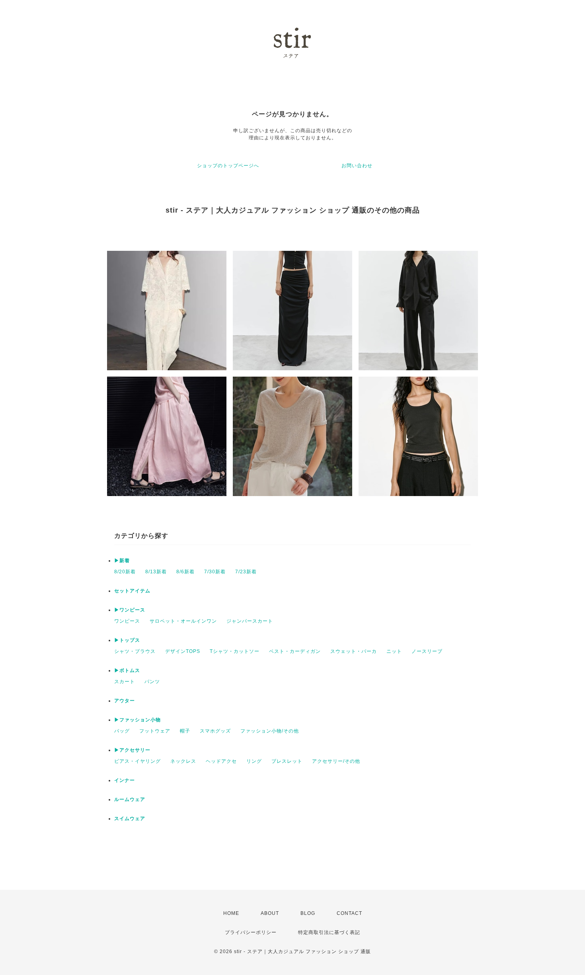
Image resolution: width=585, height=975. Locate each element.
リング (254, 761)
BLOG (307, 913)
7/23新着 (246, 571)
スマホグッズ (215, 731)
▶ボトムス (127, 670)
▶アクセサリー (132, 750)
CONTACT (349, 913)
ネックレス (183, 761)
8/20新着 (125, 571)
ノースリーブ (427, 651)
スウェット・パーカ (353, 651)
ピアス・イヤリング (137, 761)
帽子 (185, 731)
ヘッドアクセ (221, 761)
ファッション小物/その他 (269, 731)
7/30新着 (215, 571)
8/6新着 (185, 571)
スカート (124, 681)
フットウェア (154, 731)
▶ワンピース (129, 610)
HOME (231, 913)
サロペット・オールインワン (183, 621)
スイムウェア (129, 818)
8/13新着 (156, 571)
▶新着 (122, 560)
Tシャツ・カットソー (234, 651)
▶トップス (127, 640)
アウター (124, 700)
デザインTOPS (182, 651)
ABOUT (270, 913)
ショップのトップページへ (228, 165)
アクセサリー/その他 (336, 761)
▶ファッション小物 (137, 720)
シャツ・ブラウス (135, 651)
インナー (124, 780)
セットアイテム (132, 591)
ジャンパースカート (249, 621)
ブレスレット (286, 761)
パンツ (152, 681)
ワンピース (127, 621)
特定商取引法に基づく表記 (329, 932)
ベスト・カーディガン (295, 651)
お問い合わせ (356, 165)
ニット (394, 651)
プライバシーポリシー (251, 932)
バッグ (122, 731)
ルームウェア (129, 799)
